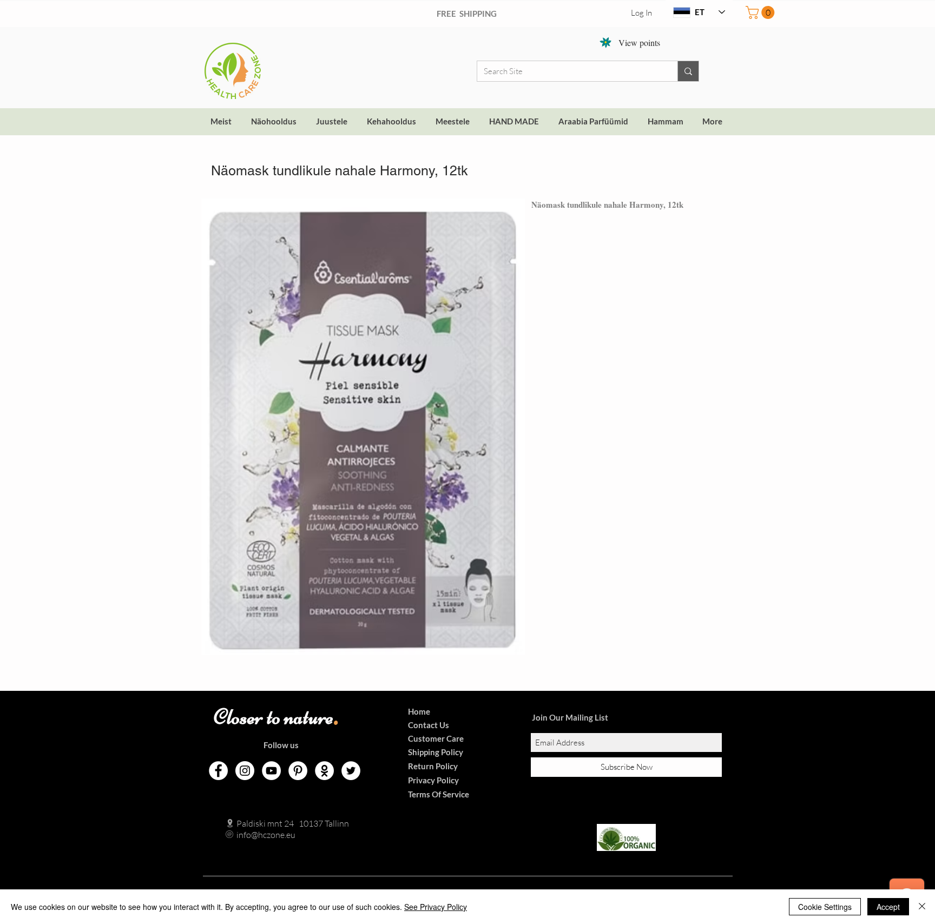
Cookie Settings (825, 906)
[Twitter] (350, 770)
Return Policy (433, 766)
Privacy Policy (433, 780)
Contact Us (428, 725)
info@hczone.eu (254, 834)
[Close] (922, 906)
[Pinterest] (297, 770)
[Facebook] (218, 770)
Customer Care (436, 738)
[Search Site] (688, 71)
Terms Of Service (438, 794)
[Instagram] (244, 770)
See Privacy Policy (435, 906)
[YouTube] (271, 770)
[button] (762, 12)
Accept (888, 906)
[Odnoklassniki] (324, 770)
